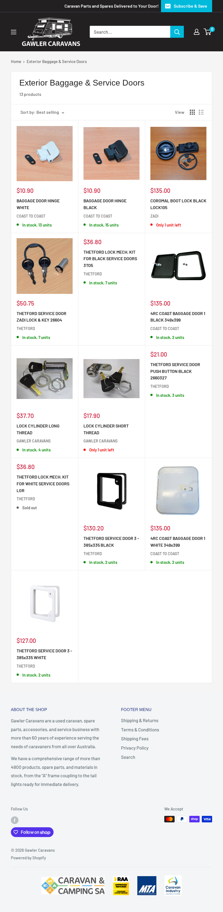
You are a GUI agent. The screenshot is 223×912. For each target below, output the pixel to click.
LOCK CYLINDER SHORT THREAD (106, 429)
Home (16, 61)
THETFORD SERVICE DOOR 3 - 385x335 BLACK (111, 542)
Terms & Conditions (140, 729)
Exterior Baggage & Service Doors (57, 61)
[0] (207, 32)
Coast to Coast (31, 216)
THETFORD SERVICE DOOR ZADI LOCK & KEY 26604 (41, 317)
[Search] (177, 32)
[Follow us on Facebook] (14, 820)
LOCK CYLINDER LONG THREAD (38, 429)
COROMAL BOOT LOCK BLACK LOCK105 (178, 204)
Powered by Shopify (28, 857)
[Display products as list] (201, 112)
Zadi (154, 216)
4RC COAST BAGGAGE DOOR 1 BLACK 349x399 (177, 317)
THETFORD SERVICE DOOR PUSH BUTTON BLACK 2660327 (175, 371)
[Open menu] (13, 32)
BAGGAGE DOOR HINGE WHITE (38, 204)
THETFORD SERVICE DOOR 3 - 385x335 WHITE (44, 654)
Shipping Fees (134, 738)
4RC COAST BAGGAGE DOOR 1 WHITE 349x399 (177, 542)
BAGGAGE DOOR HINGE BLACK (104, 204)
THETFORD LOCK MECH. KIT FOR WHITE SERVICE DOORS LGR (43, 483)
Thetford (26, 328)
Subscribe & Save (190, 5)
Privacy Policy (134, 747)
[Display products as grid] (192, 112)
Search (128, 757)
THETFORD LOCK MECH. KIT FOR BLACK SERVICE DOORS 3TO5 (110, 258)
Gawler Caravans (34, 441)
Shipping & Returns (139, 720)
